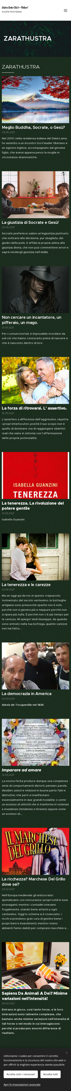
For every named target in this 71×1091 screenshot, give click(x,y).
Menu (65, 10)
